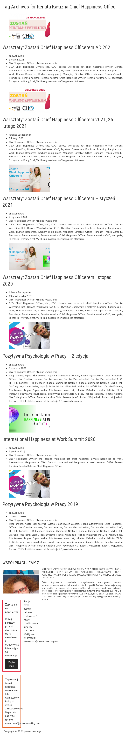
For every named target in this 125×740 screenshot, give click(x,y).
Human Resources (26, 74)
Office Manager (94, 74)
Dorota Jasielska (53, 379)
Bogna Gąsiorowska (92, 375)
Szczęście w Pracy (19, 81)
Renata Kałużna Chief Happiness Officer (63, 77)
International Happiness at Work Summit (33, 462)
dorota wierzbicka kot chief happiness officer (85, 66)
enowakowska (16, 55)
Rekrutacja (15, 77)
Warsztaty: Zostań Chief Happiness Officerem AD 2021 (57, 47)
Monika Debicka (86, 390)
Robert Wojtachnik (90, 397)
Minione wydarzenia (46, 63)
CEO (11, 66)
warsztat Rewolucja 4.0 (49, 401)
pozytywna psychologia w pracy (66, 393)
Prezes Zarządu (113, 74)
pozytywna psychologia (33, 393)
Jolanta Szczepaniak (20, 134)
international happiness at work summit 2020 (86, 462)
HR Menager (37, 382)
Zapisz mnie (11, 663)
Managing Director (73, 74)
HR (10, 382)
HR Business (21, 382)
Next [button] (21, 571)
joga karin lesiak (29, 386)
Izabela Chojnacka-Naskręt (61, 382)
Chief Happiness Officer (22, 63)
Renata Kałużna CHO (98, 77)
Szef (32, 81)
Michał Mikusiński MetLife (92, 386)
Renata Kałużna (31, 77)
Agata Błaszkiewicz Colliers (63, 375)
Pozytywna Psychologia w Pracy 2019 (40, 504)
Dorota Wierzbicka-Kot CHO (43, 70)
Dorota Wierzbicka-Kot (76, 379)
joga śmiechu (47, 386)
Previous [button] (21, 588)
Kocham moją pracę (49, 74)
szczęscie (117, 77)
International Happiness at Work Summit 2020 (49, 439)
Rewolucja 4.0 (70, 397)
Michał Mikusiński (66, 386)
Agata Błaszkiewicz (36, 375)
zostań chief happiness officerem (66, 81)
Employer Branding (95, 70)
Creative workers (32, 379)
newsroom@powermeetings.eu (41, 641)
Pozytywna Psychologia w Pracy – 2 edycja (45, 356)
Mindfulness (115, 386)
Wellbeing (41, 81)
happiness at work (111, 458)
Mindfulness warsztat (61, 390)
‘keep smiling (16, 375)
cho (47, 66)
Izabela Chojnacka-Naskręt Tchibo (97, 382)
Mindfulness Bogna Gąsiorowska (28, 390)
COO (53, 66)
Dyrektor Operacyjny (72, 70)
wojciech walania (72, 401)
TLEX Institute (26, 401)
